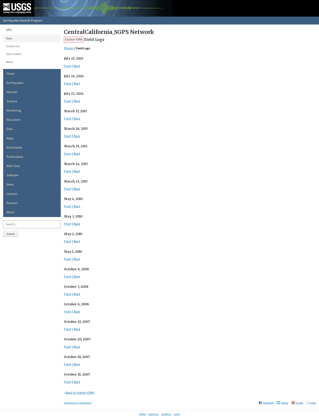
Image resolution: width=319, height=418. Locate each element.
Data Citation (14, 54)
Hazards (11, 92)
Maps (9, 138)
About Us (153, 414)
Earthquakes (14, 83)
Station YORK (74, 39)
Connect (12, 194)
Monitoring (13, 110)
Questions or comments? (78, 403)
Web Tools (13, 166)
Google (299, 403)
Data (9, 38)
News (10, 184)
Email (313, 403)
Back (77, 66)
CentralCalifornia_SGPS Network (109, 32)
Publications (14, 157)
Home (10, 74)
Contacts (166, 414)
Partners (12, 203)
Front (67, 66)
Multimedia (14, 147)
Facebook (268, 403)
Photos (68, 48)
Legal (177, 414)
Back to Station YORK (80, 393)
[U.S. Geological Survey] (17, 8)
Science (11, 101)
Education (13, 120)
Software (12, 175)
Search (10, 233)
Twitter (284, 403)
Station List (13, 46)
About (9, 62)
